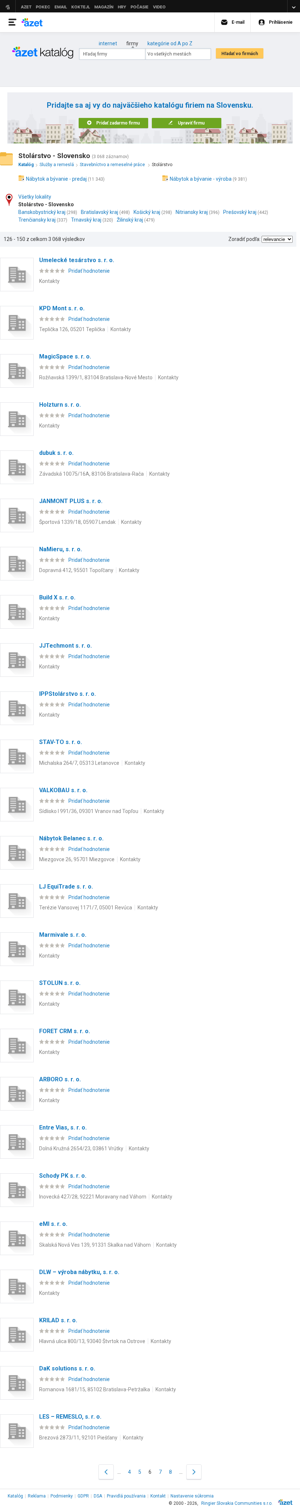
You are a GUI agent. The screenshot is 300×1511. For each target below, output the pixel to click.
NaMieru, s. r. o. (60, 549)
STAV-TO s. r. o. (60, 742)
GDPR (83, 1496)
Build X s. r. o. (57, 597)
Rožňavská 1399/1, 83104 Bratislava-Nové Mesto (96, 377)
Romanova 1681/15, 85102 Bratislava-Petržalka (94, 1389)
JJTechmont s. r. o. (65, 645)
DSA (98, 1496)
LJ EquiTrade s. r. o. (66, 886)
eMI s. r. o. (53, 1223)
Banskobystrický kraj (41, 212)
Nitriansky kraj (192, 212)
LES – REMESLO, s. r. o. (70, 1416)
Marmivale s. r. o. (62, 934)
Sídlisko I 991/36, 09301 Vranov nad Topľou (88, 811)
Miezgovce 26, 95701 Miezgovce (77, 859)
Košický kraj (147, 212)
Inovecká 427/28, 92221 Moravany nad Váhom (92, 1197)
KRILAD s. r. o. (58, 1320)
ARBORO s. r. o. (60, 1079)
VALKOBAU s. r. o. (63, 790)
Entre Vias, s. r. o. (63, 1127)
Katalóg (15, 1496)
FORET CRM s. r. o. (64, 1031)
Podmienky (61, 1496)
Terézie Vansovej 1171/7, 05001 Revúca (85, 907)
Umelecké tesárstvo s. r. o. (76, 260)
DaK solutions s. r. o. (67, 1368)
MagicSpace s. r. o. (65, 356)
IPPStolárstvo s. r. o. (67, 693)
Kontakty (49, 281)
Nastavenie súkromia (192, 1496)
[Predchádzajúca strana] (106, 1471)
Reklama (37, 1496)
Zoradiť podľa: (244, 239)
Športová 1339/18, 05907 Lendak (77, 522)
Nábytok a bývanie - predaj (56, 179)
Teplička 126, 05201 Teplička (72, 329)
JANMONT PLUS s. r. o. (70, 501)
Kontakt (158, 1496)
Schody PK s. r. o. (62, 1175)
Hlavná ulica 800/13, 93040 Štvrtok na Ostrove (92, 1341)
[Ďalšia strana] (194, 1471)
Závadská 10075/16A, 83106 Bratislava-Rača (91, 474)
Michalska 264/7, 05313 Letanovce (79, 763)
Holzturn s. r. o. (60, 404)
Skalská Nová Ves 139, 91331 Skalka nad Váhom (95, 1245)
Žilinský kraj (130, 220)
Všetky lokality (34, 197)
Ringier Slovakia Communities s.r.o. (237, 1503)
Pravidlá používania (126, 1496)
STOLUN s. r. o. (59, 982)
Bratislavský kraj (99, 212)
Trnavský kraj (86, 220)
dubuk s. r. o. (56, 452)
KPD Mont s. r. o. (62, 308)
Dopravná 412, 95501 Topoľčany (76, 570)
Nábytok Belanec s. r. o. (71, 838)
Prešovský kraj (239, 212)
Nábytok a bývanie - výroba (201, 179)
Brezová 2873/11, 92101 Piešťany (78, 1438)
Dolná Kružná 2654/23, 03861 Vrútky (81, 1148)
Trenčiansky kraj (37, 220)
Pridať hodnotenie (89, 271)
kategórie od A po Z (169, 43)
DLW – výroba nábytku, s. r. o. (79, 1272)
